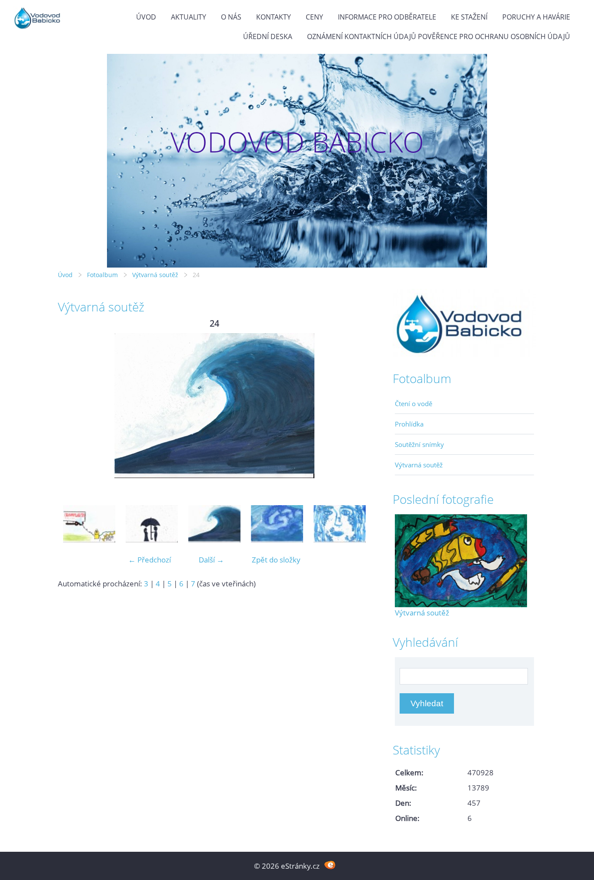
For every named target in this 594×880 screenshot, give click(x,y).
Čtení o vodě (413, 403)
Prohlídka (409, 424)
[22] (89, 526)
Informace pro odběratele (387, 17)
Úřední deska (267, 36)
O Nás (231, 17)
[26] (339, 526)
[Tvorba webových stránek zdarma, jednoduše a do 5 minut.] (330, 865)
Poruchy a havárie (536, 17)
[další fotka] (357, 405)
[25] (277, 526)
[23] (151, 526)
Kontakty (273, 17)
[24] (214, 526)
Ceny (314, 17)
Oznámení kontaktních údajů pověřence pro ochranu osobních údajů (438, 36)
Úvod (146, 17)
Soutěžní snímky (419, 444)
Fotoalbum (102, 275)
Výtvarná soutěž (156, 275)
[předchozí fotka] (72, 405)
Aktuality (188, 17)
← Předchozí (149, 560)
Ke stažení (469, 17)
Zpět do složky (276, 560)
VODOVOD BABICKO (297, 142)
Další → (211, 560)
